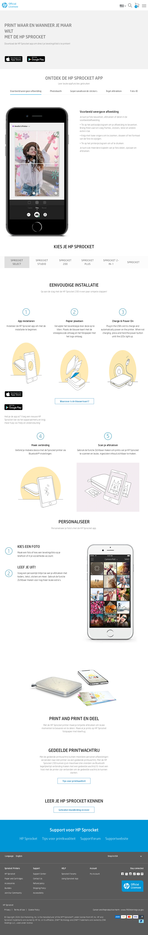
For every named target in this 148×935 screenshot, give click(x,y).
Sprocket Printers (12, 868)
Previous (4, 167)
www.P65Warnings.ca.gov (132, 909)
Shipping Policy (39, 888)
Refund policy (39, 883)
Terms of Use (19, 909)
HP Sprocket (10, 874)
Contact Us (37, 878)
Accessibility (38, 893)
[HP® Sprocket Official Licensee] (10, 5)
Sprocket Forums (69, 874)
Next (143, 167)
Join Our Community (13, 893)
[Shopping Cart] (137, 5)
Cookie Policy (34, 909)
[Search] (130, 6)
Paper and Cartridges (14, 878)
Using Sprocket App (70, 878)
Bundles (8, 888)
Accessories (10, 883)
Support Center (39, 874)
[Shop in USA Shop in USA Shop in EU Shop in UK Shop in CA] (124, 5)
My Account (95, 874)
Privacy (7, 909)
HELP (64, 868)
